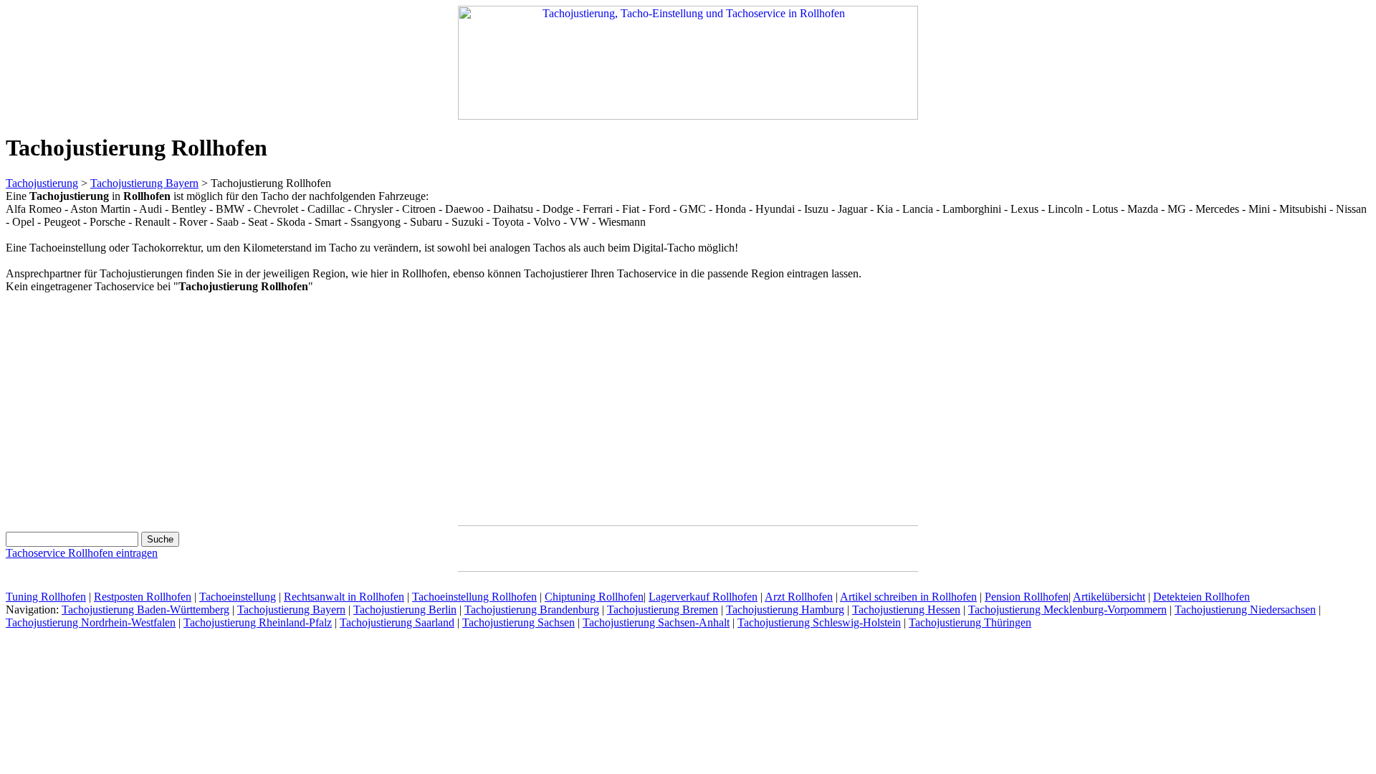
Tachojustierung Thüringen (970, 622)
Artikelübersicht (1109, 597)
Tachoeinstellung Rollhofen (474, 597)
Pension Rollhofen (1027, 597)
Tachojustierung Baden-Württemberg (145, 609)
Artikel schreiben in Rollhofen (908, 597)
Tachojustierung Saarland (397, 622)
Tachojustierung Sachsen (518, 622)
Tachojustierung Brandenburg (531, 609)
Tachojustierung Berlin (405, 609)
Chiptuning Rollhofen (594, 597)
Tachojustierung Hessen (906, 609)
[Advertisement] (126, 406)
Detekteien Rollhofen (1201, 597)
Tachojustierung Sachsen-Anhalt (656, 622)
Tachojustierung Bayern (144, 183)
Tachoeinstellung (237, 597)
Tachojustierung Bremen (662, 609)
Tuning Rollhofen (46, 597)
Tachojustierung (42, 183)
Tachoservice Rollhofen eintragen (82, 553)
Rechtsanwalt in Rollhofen (344, 597)
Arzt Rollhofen (799, 597)
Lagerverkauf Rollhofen (703, 597)
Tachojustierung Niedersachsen (1245, 609)
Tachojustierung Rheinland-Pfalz (257, 622)
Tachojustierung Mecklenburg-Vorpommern (1067, 609)
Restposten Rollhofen (142, 597)
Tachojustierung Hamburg (785, 609)
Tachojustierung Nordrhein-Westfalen (91, 622)
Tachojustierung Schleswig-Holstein (819, 622)
